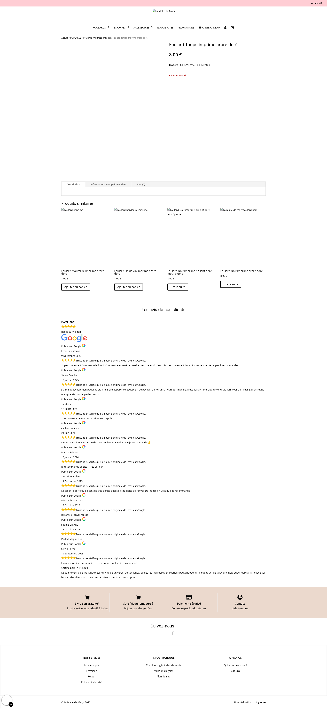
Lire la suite (177, 287)
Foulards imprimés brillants (97, 37)
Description (73, 184)
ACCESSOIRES (141, 27)
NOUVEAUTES (165, 27)
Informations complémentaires (108, 184)
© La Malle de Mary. (72, 702)
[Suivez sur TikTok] (173, 634)
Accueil (64, 37)
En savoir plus (127, 577)
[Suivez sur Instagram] (163, 634)
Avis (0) (141, 184)
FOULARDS (99, 27)
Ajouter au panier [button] (75, 287)
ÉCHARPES (120, 27)
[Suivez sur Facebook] (153, 634)
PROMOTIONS (186, 27)
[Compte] (225, 29)
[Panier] (232, 29)
